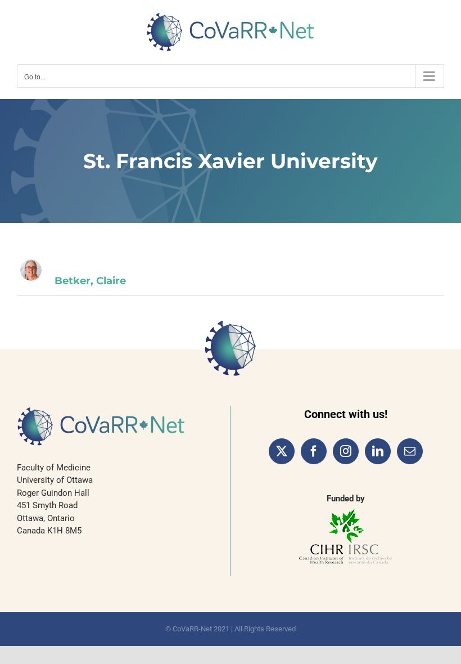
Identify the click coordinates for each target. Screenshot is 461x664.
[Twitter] (282, 451)
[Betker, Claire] (31, 270)
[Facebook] (314, 451)
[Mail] (410, 451)
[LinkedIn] (378, 451)
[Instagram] (346, 451)
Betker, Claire (90, 281)
